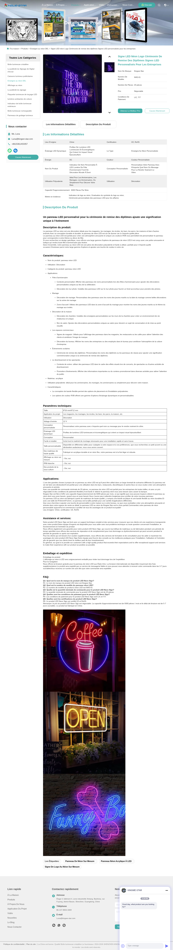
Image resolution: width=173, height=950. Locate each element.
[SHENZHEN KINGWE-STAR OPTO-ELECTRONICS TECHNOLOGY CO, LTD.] (15, 5)
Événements (113, 5)
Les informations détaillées (61, 124)
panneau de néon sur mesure (79, 861)
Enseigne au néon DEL (39, 49)
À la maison (47, 5)
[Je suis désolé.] (9, 150)
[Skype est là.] (15, 150)
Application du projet (17, 909)
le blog (10, 922)
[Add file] (123, 946)
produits (75, 5)
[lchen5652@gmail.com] (64, 926)
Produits (24, 49)
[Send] (167, 946)
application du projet (90, 5)
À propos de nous (62, 5)
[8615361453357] (59, 926)
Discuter (148, 5)
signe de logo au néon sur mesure (62, 867)
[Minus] (166, 890)
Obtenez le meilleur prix (130, 111)
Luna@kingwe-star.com (22, 139)
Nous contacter (14, 927)
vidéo (101, 5)
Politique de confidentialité (13, 944)
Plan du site (31, 944)
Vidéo (10, 913)
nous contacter (129, 5)
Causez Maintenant (23, 157)
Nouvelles (12, 918)
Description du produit (98, 124)
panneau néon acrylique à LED (116, 861)
